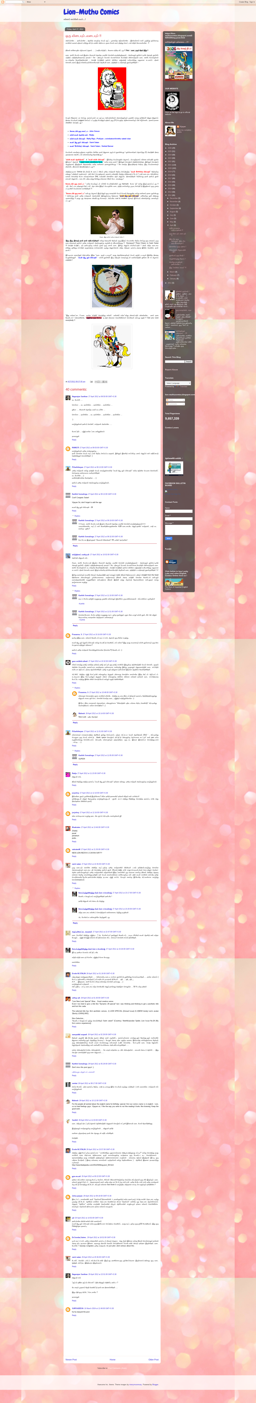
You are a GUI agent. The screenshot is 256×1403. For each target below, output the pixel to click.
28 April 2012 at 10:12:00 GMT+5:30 (93, 1101)
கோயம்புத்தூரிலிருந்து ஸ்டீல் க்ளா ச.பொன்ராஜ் (95, 893)
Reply (74, 440)
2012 (170, 195)
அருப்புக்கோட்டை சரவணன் (82, 932)
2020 (170, 168)
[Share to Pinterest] (106, 381)
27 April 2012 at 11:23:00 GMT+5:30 (91, 773)
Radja (74, 773)
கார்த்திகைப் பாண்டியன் (80, 555)
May (172, 222)
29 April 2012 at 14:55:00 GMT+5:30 (89, 1218)
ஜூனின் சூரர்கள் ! (182, 291)
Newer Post (71, 1360)
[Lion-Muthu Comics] (166, 492)
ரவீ (73, 1218)
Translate (183, 387)
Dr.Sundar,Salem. (79, 1237)
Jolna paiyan (77, 1196)
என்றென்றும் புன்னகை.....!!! (177, 42)
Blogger (155, 1385)
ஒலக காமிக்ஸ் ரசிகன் (80, 661)
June (172, 218)
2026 (170, 148)
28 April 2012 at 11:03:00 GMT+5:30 (93, 1120)
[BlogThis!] (98, 381)
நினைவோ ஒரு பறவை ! (177, 247)
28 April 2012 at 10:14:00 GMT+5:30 (100, 713)
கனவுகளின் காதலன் (79, 1034)
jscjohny (75, 793)
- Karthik (82, 620)
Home (112, 1360)
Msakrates (76, 827)
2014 (170, 188)
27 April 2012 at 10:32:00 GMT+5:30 (103, 661)
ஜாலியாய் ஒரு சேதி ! (176, 255)
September (174, 208)
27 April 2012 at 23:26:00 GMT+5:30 (120, 949)
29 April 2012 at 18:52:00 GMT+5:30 (101, 1237)
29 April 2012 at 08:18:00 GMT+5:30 (97, 1196)
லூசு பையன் (76, 1176)
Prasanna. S (77, 634)
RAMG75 (75, 448)
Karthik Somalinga (79, 494)
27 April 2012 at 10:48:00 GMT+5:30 (103, 692)
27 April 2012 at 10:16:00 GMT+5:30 (97, 634)
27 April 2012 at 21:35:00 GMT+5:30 (95, 849)
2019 (170, 172)
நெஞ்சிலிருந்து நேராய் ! (177, 259)
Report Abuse (171, 369)
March (172, 272)
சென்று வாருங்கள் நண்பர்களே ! (175, 263)
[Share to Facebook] (103, 381)
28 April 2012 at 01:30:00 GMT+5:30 (95, 998)
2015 (170, 185)
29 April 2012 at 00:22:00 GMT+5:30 (96, 1176)
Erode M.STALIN (79, 973)
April (172, 225)
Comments (172, 404)
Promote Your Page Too (172, 494)
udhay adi (76, 998)
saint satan (76, 864)
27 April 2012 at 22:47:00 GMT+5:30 (107, 932)
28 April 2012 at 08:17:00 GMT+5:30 (92, 1083)
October (173, 205)
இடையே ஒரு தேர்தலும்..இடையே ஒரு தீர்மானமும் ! (177, 241)
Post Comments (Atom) (117, 1368)
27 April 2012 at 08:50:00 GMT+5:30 (102, 396)
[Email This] (96, 381)
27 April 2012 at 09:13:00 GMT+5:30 (98, 467)
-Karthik (82, 604)
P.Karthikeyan (77, 467)
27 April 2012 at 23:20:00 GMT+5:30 (127, 909)
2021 (170, 165)
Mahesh (82, 713)
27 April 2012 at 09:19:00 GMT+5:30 (109, 520)
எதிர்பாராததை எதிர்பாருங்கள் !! (176, 229)
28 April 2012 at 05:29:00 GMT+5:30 (102, 1064)
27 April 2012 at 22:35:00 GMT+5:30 (96, 864)
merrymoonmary (135, 1385)
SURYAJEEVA (77, 1308)
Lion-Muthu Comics (91, 12)
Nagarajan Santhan (80, 396)
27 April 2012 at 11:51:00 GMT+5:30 (109, 612)
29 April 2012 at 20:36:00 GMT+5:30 (96, 1257)
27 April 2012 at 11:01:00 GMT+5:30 (98, 731)
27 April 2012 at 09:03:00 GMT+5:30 (94, 448)
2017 (170, 178)
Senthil (75, 1120)
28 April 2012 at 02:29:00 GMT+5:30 (102, 1034)
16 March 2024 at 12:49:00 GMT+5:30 (99, 1308)
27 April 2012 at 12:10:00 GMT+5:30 (94, 793)
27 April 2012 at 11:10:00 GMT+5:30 (109, 595)
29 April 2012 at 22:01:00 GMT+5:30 (102, 1274)
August (173, 212)
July (172, 215)
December (174, 198)
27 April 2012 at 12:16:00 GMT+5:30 (94, 812)
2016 (170, 182)
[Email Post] (91, 382)
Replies (77, 516)
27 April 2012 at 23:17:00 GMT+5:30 (127, 893)
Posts (170, 400)
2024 (170, 155)
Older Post (154, 1360)
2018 (170, 175)
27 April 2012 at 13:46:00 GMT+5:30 (95, 827)
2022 (170, 161)
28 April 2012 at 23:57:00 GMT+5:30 (100, 1149)
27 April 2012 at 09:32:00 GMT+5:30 (109, 537)
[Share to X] (101, 381)
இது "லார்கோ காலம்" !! (177, 268)
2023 (170, 158)
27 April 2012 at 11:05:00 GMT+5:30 (109, 755)
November (174, 202)
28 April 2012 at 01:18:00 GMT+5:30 (100, 973)
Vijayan (183, 127)
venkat (74, 1083)
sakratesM (76, 849)
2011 (170, 283)
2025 (170, 151)
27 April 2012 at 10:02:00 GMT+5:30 (104, 555)
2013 (170, 192)
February (173, 275)
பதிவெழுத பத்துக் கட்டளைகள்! (83, 1072)
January (173, 279)
